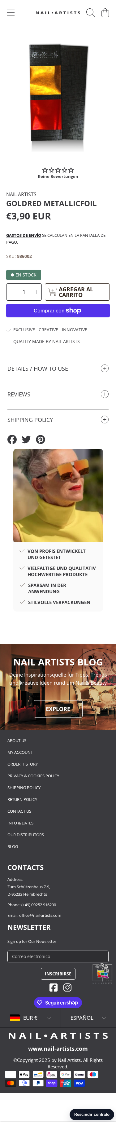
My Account (20, 752)
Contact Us (19, 811)
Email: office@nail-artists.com (34, 915)
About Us (16, 740)
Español (82, 1017)
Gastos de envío (23, 235)
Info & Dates (20, 823)
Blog (12, 846)
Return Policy (22, 799)
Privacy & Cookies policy (33, 776)
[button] (11, 13)
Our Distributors (25, 834)
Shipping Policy (24, 787)
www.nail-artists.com (58, 1048)
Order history (22, 764)
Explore (58, 709)
